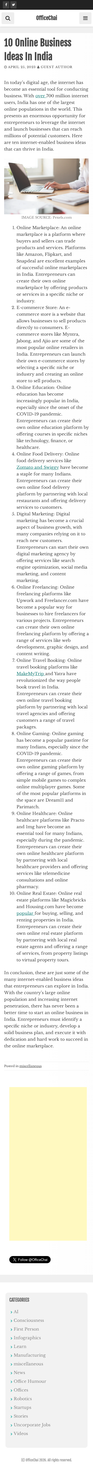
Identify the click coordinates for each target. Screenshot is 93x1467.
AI (16, 1311)
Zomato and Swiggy (38, 467)
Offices (21, 1389)
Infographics (27, 1337)
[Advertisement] (48, 1164)
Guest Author (56, 67)
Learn (20, 1346)
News (19, 1372)
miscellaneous (30, 1066)
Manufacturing (30, 1355)
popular (26, 913)
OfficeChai (46, 18)
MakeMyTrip (31, 673)
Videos (21, 1433)
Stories (21, 1416)
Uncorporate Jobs (32, 1424)
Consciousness (29, 1320)
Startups (22, 1407)
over (40, 95)
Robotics (23, 1398)
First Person (26, 1329)
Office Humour (30, 1381)
